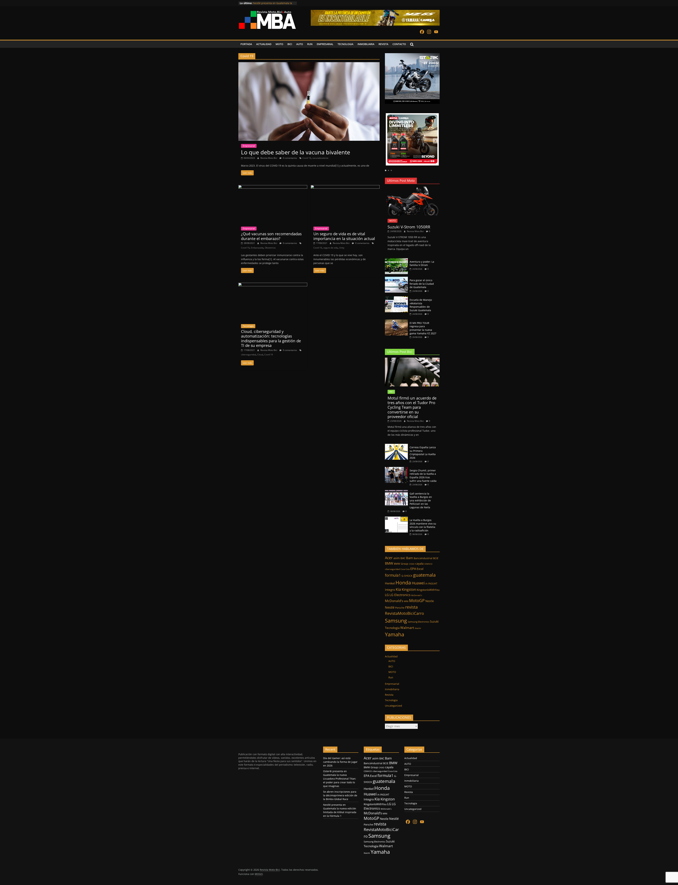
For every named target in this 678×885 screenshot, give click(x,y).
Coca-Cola (405, 569)
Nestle (429, 601)
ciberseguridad (248, 354)
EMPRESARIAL (325, 44)
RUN (310, 44)
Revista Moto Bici (269, 157)
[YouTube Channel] (436, 32)
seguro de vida (330, 247)
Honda (403, 582)
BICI (289, 44)
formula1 (393, 575)
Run (390, 677)
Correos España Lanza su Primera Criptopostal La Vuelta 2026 (423, 452)
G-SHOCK (407, 575)
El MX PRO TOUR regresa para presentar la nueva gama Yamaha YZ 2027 (423, 328)
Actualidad (391, 656)
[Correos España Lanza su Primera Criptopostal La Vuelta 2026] (396, 445)
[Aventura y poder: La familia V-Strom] (396, 260)
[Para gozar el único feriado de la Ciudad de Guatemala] (396, 278)
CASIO (412, 564)
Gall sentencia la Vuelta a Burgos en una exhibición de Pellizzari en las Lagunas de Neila (421, 500)
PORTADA (246, 44)
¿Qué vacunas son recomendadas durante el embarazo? (271, 236)
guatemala (424, 575)
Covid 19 (306, 157)
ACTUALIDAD (263, 44)
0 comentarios (289, 157)
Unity (341, 247)
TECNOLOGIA (345, 44)
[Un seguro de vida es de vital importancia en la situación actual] (345, 187)
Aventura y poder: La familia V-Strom (422, 263)
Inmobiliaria (392, 689)
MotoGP (417, 600)
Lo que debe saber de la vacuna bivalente (295, 152)
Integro (390, 589)
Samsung (396, 620)
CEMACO (428, 564)
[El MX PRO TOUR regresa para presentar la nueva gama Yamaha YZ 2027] (396, 321)
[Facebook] (422, 32)
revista (411, 607)
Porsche (400, 607)
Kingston (409, 589)
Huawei (418, 582)
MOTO (279, 44)
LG (387, 595)
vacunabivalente (320, 157)
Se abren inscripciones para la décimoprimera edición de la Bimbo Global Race (340, 795)
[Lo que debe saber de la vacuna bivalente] (309, 64)
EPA (413, 569)
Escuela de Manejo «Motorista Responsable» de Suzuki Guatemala (421, 305)
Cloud (260, 354)
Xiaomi (418, 628)
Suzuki (434, 621)
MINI (406, 601)
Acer (389, 557)
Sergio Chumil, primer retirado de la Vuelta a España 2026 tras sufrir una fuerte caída (423, 476)
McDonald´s (416, 595)
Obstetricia (270, 247)
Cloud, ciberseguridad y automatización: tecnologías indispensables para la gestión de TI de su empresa (271, 338)
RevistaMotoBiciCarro (404, 613)
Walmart (407, 627)
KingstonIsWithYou (428, 589)
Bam (409, 558)
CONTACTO (399, 44)
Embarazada (257, 247)
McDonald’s (394, 600)
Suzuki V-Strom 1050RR (409, 226)
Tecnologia (248, 325)
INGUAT (432, 583)
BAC (402, 558)
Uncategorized (393, 705)
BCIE (435, 558)
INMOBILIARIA (366, 44)
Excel (420, 569)
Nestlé (389, 607)
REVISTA (383, 44)
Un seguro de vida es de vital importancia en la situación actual (344, 236)
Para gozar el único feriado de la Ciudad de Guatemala (422, 284)
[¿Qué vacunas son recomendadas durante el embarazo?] (272, 187)
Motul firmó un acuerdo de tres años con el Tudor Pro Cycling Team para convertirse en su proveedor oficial (412, 407)
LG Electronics (400, 595)
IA (426, 583)
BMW (389, 563)
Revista (389, 694)
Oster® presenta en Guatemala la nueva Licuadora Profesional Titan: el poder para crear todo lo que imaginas (339, 778)
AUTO (299, 44)
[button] (389, 140)
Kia (398, 589)
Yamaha (394, 634)
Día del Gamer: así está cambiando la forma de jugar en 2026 (340, 761)
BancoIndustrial (423, 558)
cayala (419, 564)
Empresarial (249, 145)
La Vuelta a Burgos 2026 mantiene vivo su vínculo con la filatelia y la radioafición (423, 525)
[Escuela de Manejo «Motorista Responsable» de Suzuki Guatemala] (396, 298)
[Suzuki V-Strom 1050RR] (412, 188)
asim (396, 558)
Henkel (390, 583)
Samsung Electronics (418, 621)
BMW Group (401, 563)
